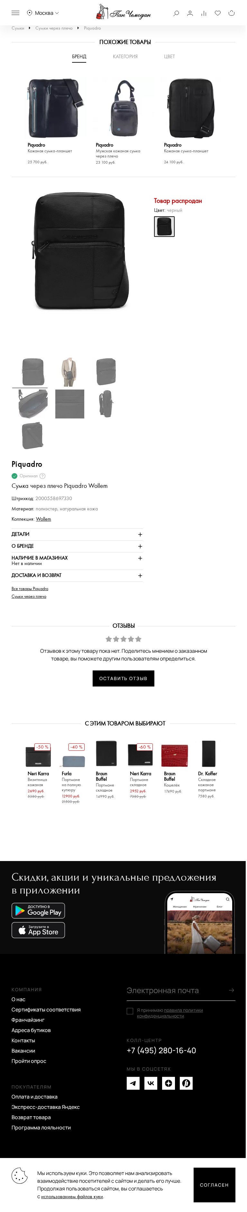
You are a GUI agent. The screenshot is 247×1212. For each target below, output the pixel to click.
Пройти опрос (29, 1060)
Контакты (23, 1040)
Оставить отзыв (123, 678)
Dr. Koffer (207, 782)
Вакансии (23, 1050)
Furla (71, 782)
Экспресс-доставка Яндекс (46, 1106)
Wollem (43, 519)
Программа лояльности (41, 1127)
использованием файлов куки (72, 1196)
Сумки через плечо (54, 28)
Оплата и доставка (35, 1096)
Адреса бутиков (31, 1030)
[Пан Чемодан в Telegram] (133, 1083)
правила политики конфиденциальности (170, 1013)
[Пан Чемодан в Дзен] (168, 1083)
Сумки (18, 28)
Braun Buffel (105, 782)
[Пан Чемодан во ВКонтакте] (150, 1083)
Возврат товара (31, 1117)
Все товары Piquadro (30, 588)
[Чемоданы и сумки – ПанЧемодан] (123, 12)
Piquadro (92, 28)
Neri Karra (38, 779)
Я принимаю (170, 1013)
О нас (18, 999)
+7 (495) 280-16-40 (161, 1050)
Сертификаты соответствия (46, 1009)
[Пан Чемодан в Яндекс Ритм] (186, 1083)
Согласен (214, 1185)
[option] (55, 121)
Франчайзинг (28, 1019)
